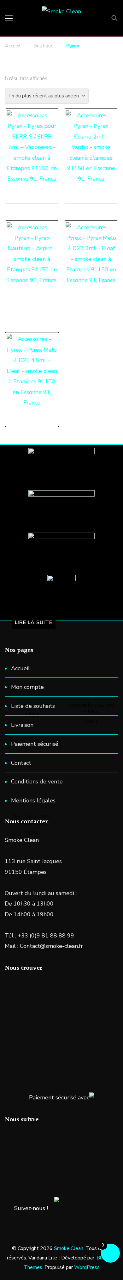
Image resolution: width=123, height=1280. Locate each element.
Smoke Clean (68, 1248)
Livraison (22, 725)
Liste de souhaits (33, 706)
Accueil (20, 668)
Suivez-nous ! (31, 1208)
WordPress (87, 1267)
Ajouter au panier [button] (94, 139)
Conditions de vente (37, 781)
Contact (21, 763)
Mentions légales (33, 800)
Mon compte (27, 687)
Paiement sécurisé (34, 744)
